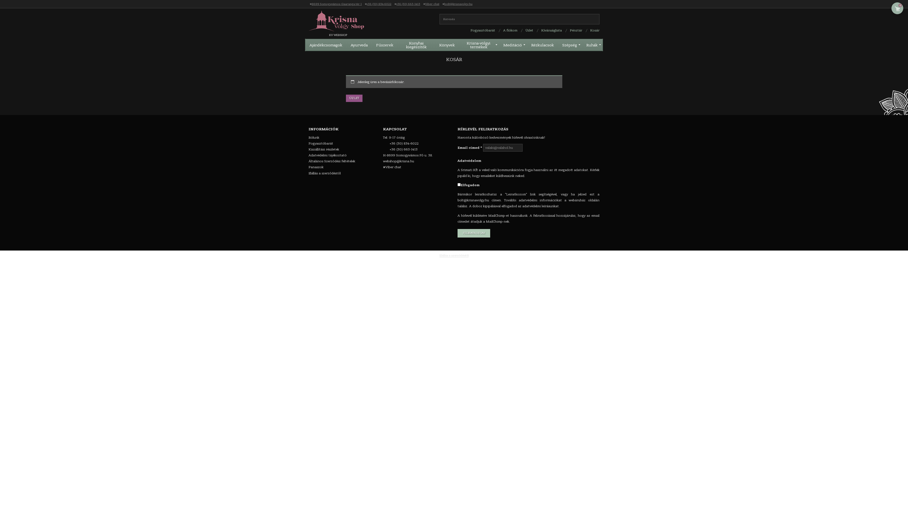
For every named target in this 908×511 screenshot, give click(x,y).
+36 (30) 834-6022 (379, 4)
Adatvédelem (469, 161)
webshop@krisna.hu (398, 161)
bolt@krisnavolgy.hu (458, 4)
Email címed (470, 148)
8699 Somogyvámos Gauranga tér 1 (337, 4)
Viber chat (432, 4)
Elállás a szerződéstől (454, 255)
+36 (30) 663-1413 (408, 4)
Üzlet (354, 98)
